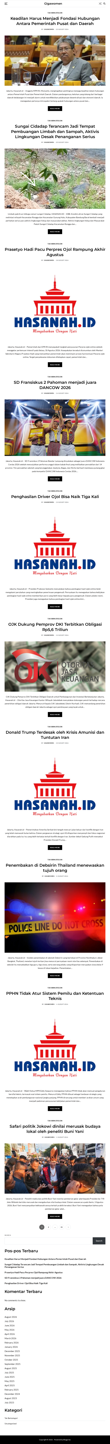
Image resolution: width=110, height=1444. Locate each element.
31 (62, 1227)
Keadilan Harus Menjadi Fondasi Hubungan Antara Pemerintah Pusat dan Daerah (55, 21)
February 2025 (12, 1389)
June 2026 (10, 1325)
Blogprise (66, 1440)
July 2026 (9, 1321)
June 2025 (10, 1377)
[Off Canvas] (6, 4)
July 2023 (9, 1402)
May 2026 (9, 1329)
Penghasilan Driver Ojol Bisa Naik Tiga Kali (55, 496)
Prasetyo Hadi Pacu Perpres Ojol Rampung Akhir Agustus (34, 1272)
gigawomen (49, 29)
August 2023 (11, 1398)
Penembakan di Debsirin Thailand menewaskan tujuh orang (55, 868)
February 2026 (12, 1342)
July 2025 (9, 1372)
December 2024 (12, 1394)
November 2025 (12, 1355)
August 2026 (11, 1317)
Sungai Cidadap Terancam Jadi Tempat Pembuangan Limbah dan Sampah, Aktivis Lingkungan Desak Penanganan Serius (55, 131)
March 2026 (10, 1338)
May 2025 (9, 1381)
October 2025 (11, 1359)
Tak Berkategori (55, 13)
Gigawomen (53, 3)
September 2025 (12, 1364)
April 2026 (10, 1334)
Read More (55, 108)
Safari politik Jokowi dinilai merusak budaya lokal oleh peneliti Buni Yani (55, 1129)
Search (8, 1235)
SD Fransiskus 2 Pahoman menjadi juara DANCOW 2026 (33, 1278)
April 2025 (10, 1385)
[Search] (104, 4)
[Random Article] (100, 3)
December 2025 (12, 1351)
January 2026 (11, 1347)
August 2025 (11, 1368)
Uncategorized (10, 1424)
